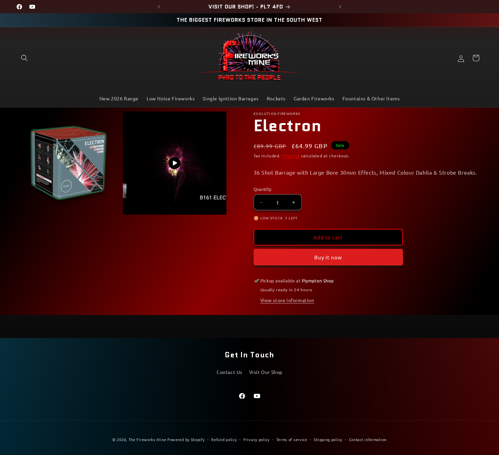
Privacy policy (256, 439)
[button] (24, 58)
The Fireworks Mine (147, 439)
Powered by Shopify (186, 439)
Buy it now (328, 257)
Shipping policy (328, 439)
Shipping (291, 155)
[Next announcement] (340, 6)
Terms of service (291, 439)
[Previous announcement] (158, 6)
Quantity (263, 189)
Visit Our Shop (265, 372)
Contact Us (229, 372)
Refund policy (224, 439)
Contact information (368, 439)
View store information (287, 300)
